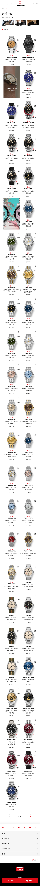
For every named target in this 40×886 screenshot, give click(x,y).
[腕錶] (20, 833)
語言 (35, 860)
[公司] (20, 853)
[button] (6, 3)
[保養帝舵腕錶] (20, 848)
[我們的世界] (20, 843)
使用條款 (20, 877)
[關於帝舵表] (20, 838)
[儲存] (19, 35)
